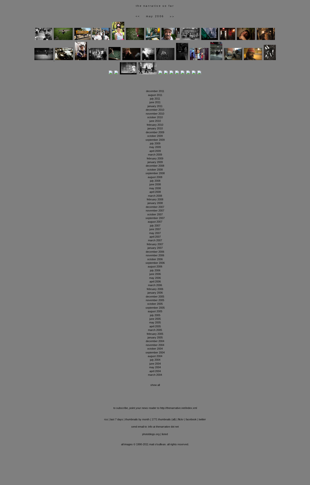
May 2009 (155, 147)
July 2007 (155, 225)
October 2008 (155, 169)
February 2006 (155, 289)
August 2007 (155, 221)
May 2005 (155, 322)
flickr (181, 419)
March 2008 (155, 195)
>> (172, 16)
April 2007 (155, 236)
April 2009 (155, 150)
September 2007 (155, 218)
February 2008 (155, 199)
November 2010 (155, 113)
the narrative (148, 5)
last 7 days (116, 419)
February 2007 (155, 244)
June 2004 (155, 363)
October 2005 (155, 303)
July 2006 (155, 270)
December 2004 (155, 341)
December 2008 (155, 165)
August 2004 (155, 356)
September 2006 (155, 262)
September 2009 (155, 139)
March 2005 (155, 330)
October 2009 (155, 135)
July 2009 (155, 143)
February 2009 (155, 158)
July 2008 (155, 180)
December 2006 (155, 251)
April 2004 (155, 371)
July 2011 (155, 98)
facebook (191, 419)
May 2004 (155, 367)
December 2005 (155, 296)
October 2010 (155, 117)
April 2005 (155, 326)
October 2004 (155, 348)
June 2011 (155, 102)
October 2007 (155, 214)
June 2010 (155, 120)
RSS (106, 419)
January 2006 (155, 292)
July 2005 (155, 315)
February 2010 (155, 124)
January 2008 (155, 203)
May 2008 (155, 188)
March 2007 (155, 240)
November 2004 (155, 345)
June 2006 (155, 274)
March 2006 (155, 285)
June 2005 (155, 318)
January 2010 (155, 128)
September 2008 (155, 173)
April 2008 (155, 191)
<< (138, 16)
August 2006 (155, 266)
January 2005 (155, 337)
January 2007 (155, 247)
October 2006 (155, 259)
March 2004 (155, 374)
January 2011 (155, 106)
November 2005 (155, 300)
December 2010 (155, 109)
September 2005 (155, 307)
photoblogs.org (151, 434)
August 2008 (155, 177)
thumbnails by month (137, 419)
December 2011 (155, 91)
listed (165, 434)
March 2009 (155, 154)
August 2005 (155, 311)
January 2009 (155, 162)
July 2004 (155, 359)
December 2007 (155, 206)
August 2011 (155, 95)
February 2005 (155, 333)
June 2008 (155, 184)
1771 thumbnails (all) (164, 419)
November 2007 (155, 210)
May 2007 (155, 233)
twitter (202, 419)
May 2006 (155, 277)
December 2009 (155, 132)
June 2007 (155, 229)
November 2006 (155, 255)
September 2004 (155, 352)
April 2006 (155, 281)
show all (155, 384)
